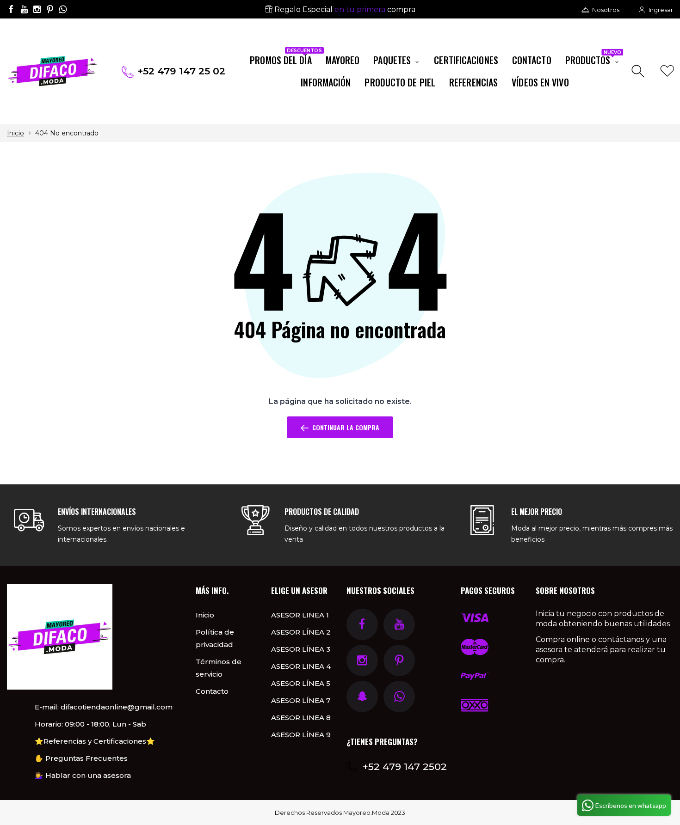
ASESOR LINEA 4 (301, 666)
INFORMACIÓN (326, 82)
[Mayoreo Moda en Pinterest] (49, 9)
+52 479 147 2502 (405, 766)
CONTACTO (531, 60)
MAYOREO (343, 60)
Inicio (15, 133)
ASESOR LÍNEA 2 (301, 632)
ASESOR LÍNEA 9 (301, 734)
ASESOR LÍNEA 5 (300, 683)
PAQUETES (393, 60)
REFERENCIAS (473, 82)
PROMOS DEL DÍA (284, 58)
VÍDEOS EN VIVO (540, 82)
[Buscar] (639, 71)
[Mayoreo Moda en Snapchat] (362, 696)
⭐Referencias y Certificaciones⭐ (95, 741)
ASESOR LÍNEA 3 (300, 649)
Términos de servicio (218, 667)
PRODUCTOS (593, 58)
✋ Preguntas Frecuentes (81, 758)
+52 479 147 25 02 (181, 71)
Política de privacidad (215, 638)
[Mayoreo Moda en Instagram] (37, 9)
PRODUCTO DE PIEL (400, 82)
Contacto (212, 691)
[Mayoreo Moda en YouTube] (24, 9)
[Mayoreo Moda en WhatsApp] (62, 9)
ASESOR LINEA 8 (301, 717)
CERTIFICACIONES (466, 60)
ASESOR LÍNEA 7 (300, 700)
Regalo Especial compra (343, 9)
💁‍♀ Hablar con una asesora (83, 775)
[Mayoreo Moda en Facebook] (11, 9)
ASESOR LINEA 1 (300, 615)
